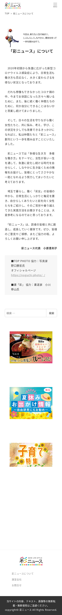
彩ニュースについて (23, 573)
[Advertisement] (31, 512)
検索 (51, 313)
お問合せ (16, 585)
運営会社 (16, 579)
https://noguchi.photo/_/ (28, 275)
